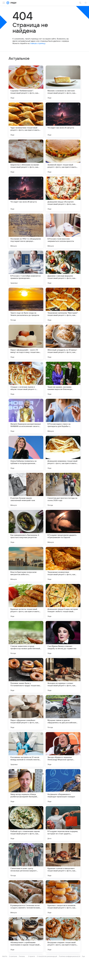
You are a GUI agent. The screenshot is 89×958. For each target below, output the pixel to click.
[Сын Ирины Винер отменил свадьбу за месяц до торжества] (63, 638)
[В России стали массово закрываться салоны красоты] (63, 231)
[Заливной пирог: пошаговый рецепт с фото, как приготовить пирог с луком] (63, 157)
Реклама (22, 956)
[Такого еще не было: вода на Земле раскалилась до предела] (26, 305)
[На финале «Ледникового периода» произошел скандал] (63, 786)
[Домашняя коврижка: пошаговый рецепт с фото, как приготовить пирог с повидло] (63, 453)
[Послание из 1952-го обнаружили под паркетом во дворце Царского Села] (26, 231)
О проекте (31, 956)
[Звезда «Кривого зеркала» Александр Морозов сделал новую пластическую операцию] (63, 749)
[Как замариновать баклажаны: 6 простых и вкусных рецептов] (26, 527)
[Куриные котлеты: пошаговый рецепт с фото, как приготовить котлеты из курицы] (26, 601)
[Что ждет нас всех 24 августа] (26, 194)
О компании (13, 956)
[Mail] (7, 3)
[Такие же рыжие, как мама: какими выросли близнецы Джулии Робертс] (63, 379)
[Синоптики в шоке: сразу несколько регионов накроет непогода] (26, 860)
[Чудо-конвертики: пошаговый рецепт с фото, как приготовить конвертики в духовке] (26, 120)
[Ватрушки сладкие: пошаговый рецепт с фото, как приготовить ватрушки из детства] (63, 934)
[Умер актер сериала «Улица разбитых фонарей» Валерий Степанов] (26, 786)
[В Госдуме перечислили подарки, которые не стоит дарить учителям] (63, 823)
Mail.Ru (4, 956)
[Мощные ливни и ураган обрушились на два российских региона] (63, 712)
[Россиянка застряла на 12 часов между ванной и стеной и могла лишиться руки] (26, 749)
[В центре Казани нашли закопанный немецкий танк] (26, 490)
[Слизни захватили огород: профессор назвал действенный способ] (26, 638)
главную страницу (37, 43)
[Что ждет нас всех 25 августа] (63, 120)
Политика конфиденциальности (69, 956)
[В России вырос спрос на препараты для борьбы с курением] (63, 416)
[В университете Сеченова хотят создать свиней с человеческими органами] (26, 897)
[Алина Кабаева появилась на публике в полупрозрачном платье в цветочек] (26, 453)
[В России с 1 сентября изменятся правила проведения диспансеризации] (26, 268)
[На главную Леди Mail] (12, 3)
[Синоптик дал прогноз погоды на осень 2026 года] (63, 490)
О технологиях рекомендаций (47, 956)
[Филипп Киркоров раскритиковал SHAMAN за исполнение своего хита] (26, 416)
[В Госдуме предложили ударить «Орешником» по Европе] (63, 527)
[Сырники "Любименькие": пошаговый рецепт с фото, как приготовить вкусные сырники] (26, 83)
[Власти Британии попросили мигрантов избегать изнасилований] (26, 564)
